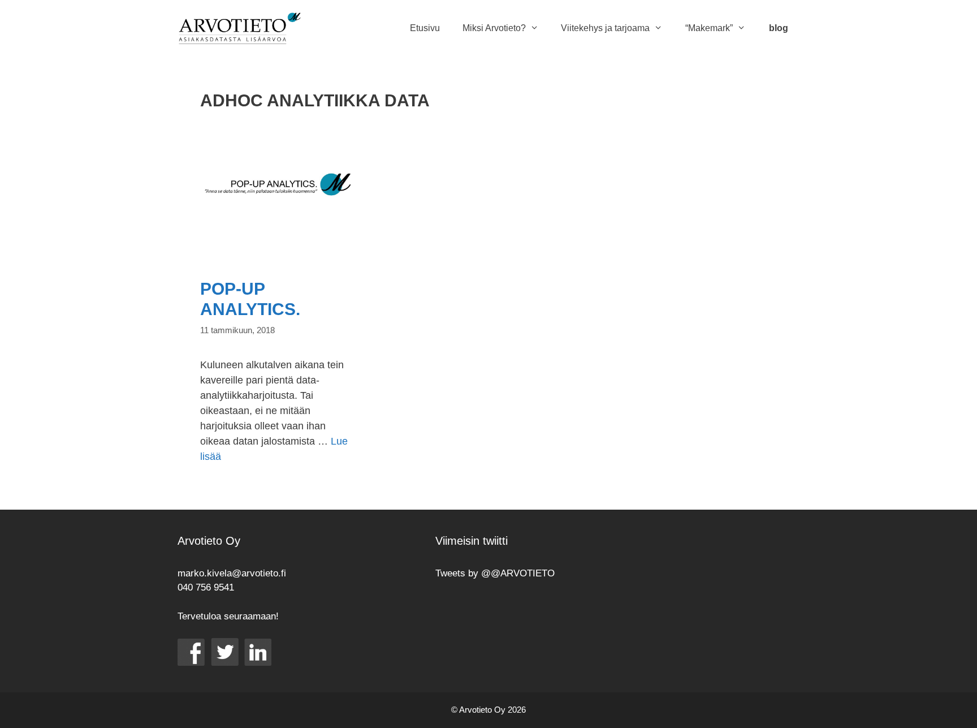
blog (778, 28)
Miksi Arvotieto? (494, 28)
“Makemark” (709, 28)
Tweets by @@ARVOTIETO (495, 573)
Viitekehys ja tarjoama (605, 28)
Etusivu (425, 28)
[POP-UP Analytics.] (277, 250)
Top (950, 701)
